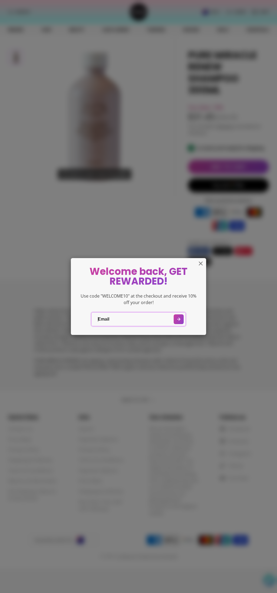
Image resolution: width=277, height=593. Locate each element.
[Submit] (179, 319)
